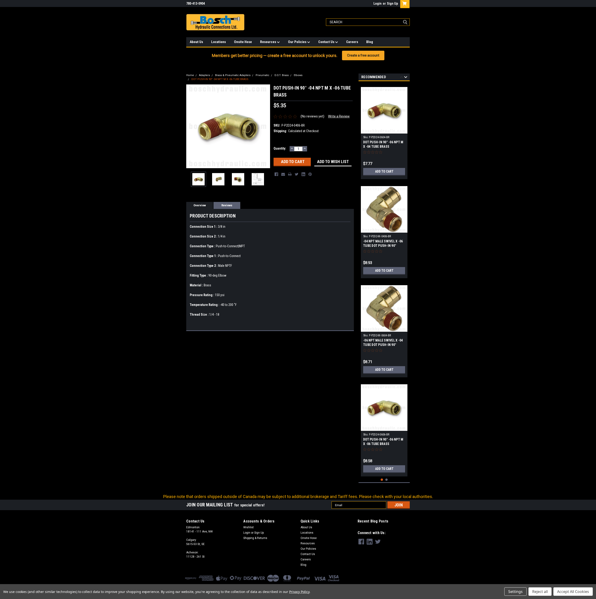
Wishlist (248, 527)
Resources (268, 42)
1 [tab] (382, 480)
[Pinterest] (310, 174)
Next (265, 126)
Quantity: (280, 148)
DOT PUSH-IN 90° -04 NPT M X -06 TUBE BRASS (219, 79)
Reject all (540, 591)
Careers (352, 42)
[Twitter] (296, 174)
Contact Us (326, 42)
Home (190, 75)
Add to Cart (384, 171)
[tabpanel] (384, 131)
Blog (369, 42)
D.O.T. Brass (281, 75)
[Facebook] (276, 174)
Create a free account (363, 55)
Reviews (226, 205)
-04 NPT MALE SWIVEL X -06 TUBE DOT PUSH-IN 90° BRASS (383, 245)
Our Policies (297, 42)
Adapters (204, 75)
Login (377, 3)
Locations (218, 42)
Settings (515, 591)
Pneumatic (262, 75)
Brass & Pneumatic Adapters (233, 75)
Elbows (298, 75)
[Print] (290, 174)
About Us (196, 42)
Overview (199, 205)
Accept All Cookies (573, 591)
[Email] (283, 174)
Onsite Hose (243, 42)
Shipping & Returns (255, 538)
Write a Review (339, 116)
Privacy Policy (299, 591)
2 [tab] (386, 480)
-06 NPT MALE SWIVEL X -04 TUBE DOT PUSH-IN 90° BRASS (383, 344)
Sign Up (392, 3)
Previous (191, 126)
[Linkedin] (303, 174)
